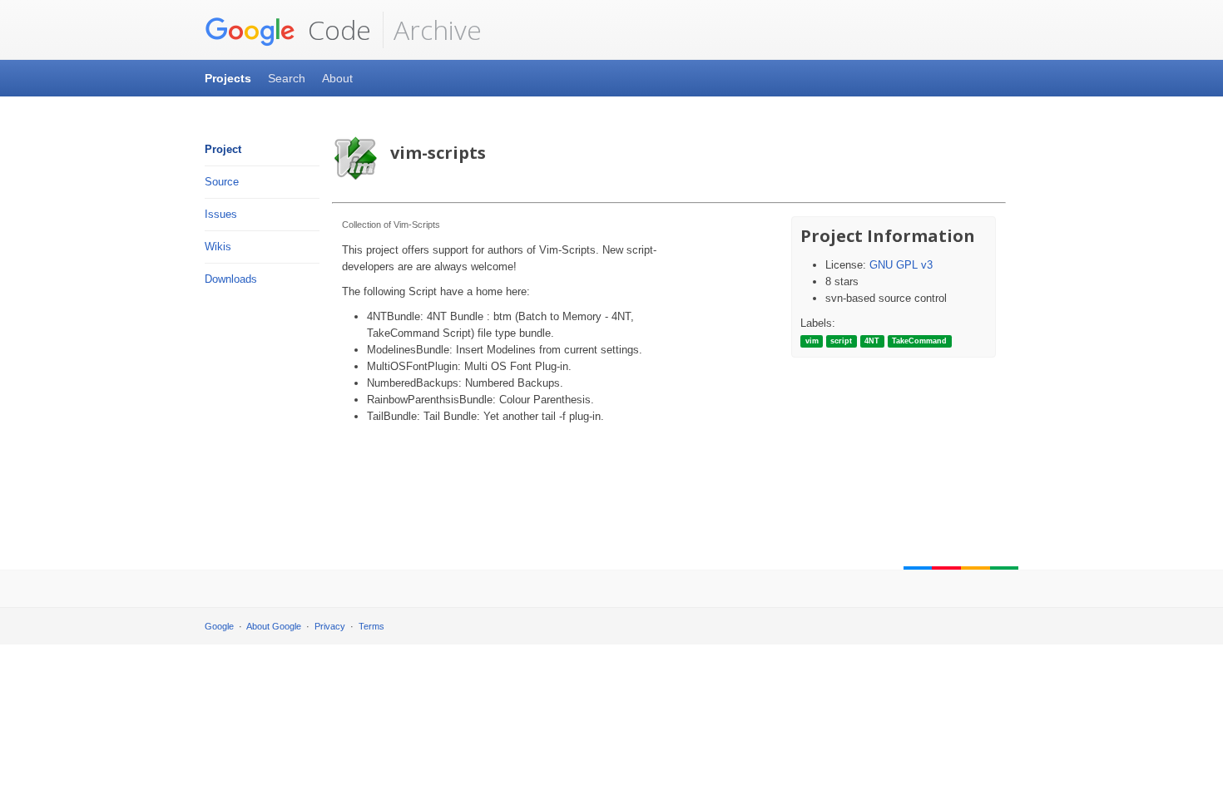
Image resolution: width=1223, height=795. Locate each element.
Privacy (329, 626)
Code (336, 29)
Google (219, 626)
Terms (371, 626)
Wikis (218, 246)
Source (222, 181)
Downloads (231, 279)
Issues (221, 214)
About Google (273, 626)
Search (286, 78)
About (337, 78)
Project (223, 149)
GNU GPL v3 (901, 265)
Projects (228, 78)
